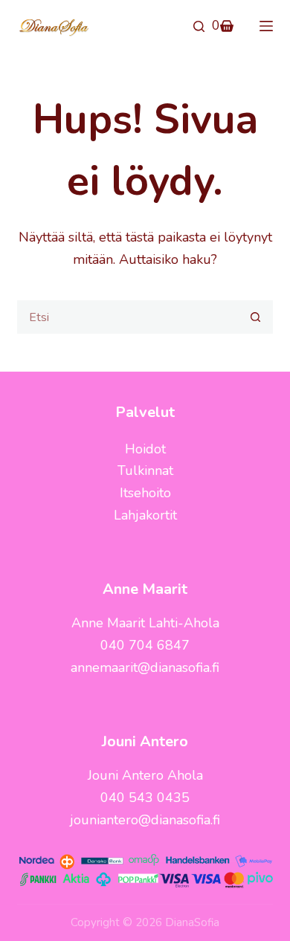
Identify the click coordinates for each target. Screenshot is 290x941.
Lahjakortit (145, 515)
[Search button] (256, 317)
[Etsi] (198, 26)
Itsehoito (145, 493)
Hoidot (145, 449)
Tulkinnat (145, 470)
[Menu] (266, 26)
